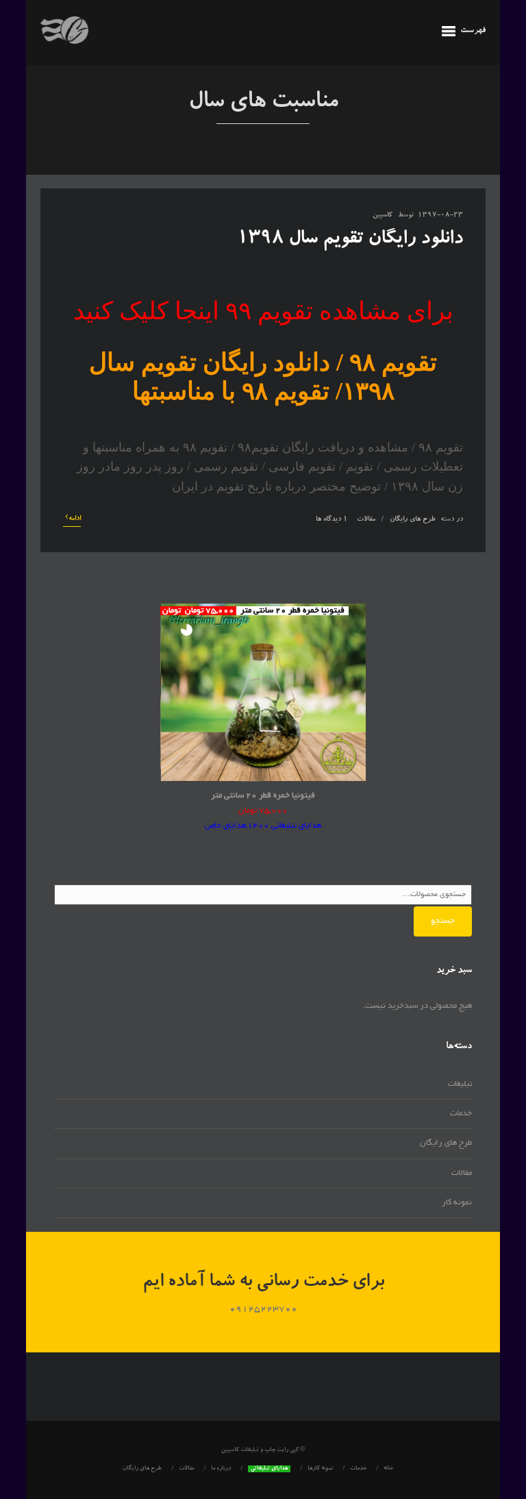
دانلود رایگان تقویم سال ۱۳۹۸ (350, 240)
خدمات (461, 1113)
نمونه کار (457, 1202)
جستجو (443, 921)
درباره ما (221, 1468)
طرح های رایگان (412, 520)
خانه (388, 1468)
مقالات (366, 520)
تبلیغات (460, 1084)
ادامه (73, 518)
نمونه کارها (320, 1468)
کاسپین (382, 216)
